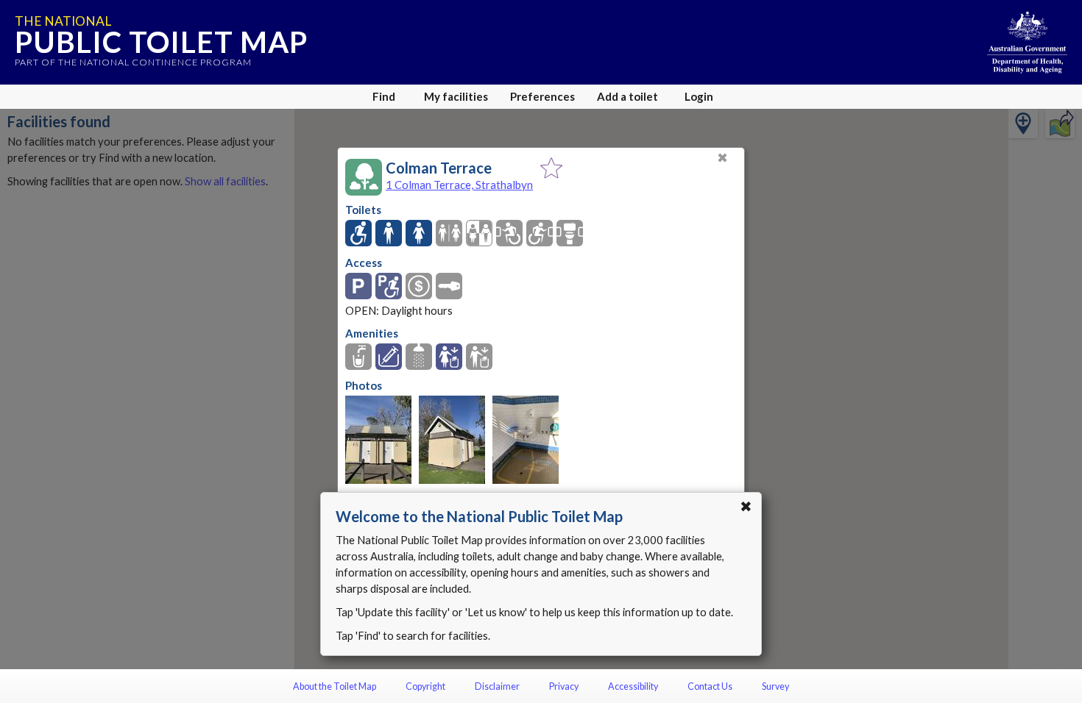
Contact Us (709, 686)
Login (699, 96)
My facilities (456, 96)
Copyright (425, 686)
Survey (775, 686)
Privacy (564, 686)
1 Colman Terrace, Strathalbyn (459, 184)
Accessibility (633, 686)
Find (383, 96)
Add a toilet (627, 96)
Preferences (542, 96)
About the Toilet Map (334, 686)
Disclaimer (497, 686)
